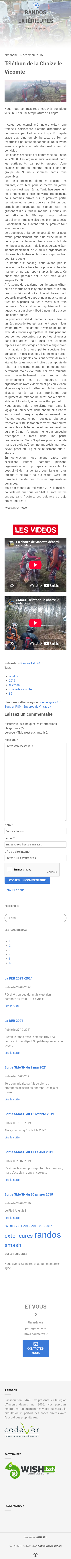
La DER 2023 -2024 (18, 978)
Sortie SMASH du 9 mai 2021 (26, 1067)
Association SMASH (50, 1545)
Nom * (9, 825)
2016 (49, 1226)
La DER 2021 (14, 1020)
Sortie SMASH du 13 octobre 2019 (29, 1114)
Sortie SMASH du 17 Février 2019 (29, 1152)
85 (10, 694)
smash (13, 1245)
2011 (19, 1226)
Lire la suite (12, 1006)
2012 (27, 1226)
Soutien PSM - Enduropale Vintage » (28, 707)
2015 (12, 681)
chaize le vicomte (20, 689)
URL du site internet (17, 852)
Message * (11, 740)
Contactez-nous (35, 1351)
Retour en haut (14, 890)
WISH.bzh (41, 1537)
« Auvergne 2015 (50, 702)
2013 (35, 1226)
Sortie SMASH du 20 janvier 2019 (29, 1194)
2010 (12, 1226)
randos (13, 676)
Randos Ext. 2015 (31, 663)
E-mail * (10, 838)
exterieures (19, 1235)
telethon (14, 685)
